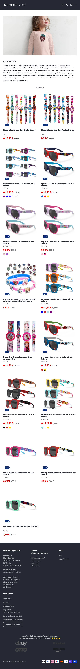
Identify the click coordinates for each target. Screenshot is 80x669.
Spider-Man (45, 188)
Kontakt (6, 602)
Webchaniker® (20, 662)
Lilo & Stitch (7, 246)
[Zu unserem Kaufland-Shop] (59, 643)
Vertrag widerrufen (13, 624)
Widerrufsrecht (8, 606)
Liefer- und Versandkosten (12, 616)
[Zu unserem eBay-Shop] (21, 643)
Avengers (44, 361)
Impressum (7, 599)
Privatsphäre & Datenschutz (13, 620)
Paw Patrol (45, 304)
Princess (6, 477)
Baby (60, 555)
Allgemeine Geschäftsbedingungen (11, 611)
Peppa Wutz (44, 246)
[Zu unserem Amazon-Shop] (59, 649)
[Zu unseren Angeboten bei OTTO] (21, 649)
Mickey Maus (45, 477)
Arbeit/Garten (64, 559)
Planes (5, 531)
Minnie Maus (45, 419)
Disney (5, 134)
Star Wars (6, 419)
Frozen (5, 188)
